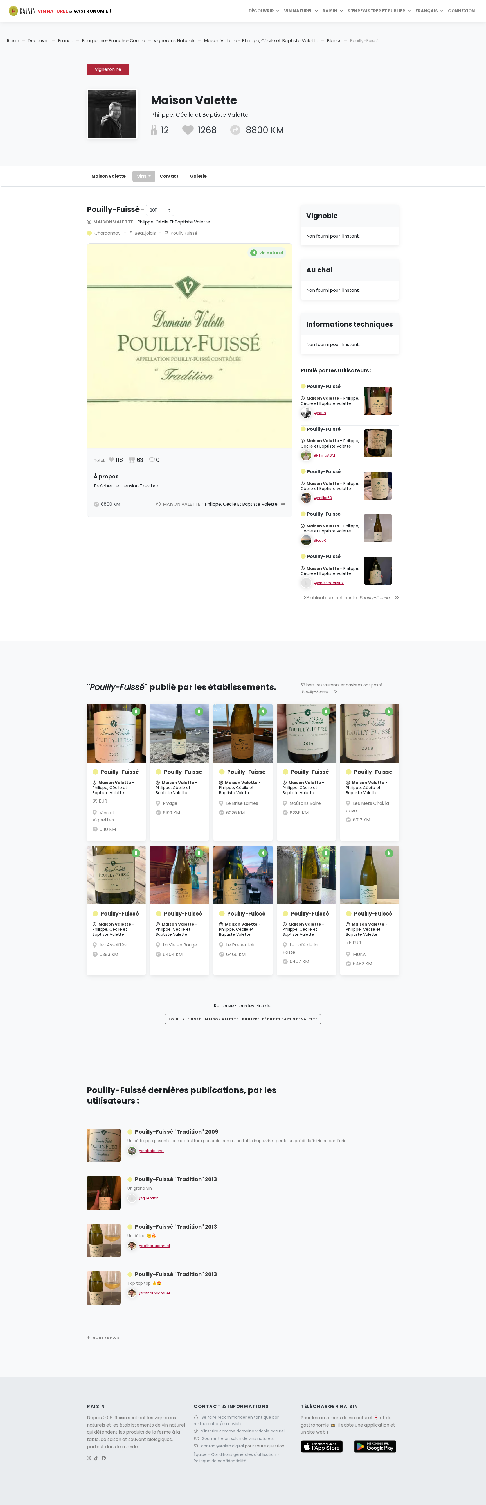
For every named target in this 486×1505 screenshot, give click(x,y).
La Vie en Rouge (180, 945)
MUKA (359, 954)
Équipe (201, 1454)
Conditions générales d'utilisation (244, 1454)
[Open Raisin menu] (341, 11)
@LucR (320, 540)
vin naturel (360, 1417)
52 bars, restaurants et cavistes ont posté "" (341, 688)
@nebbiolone (151, 1150)
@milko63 (323, 497)
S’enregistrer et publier (376, 11)
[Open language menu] (442, 11)
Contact (169, 176)
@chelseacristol (329, 582)
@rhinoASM (324, 455)
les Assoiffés (113, 945)
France (65, 40)
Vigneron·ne (108, 69)
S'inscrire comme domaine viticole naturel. (243, 1431)
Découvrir (261, 11)
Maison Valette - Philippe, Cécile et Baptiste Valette (261, 40)
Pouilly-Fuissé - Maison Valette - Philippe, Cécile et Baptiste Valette (242, 1019)
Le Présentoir (240, 945)
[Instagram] (89, 1458)
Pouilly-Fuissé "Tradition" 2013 (176, 1179)
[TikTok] (96, 1458)
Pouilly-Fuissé (120, 772)
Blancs (334, 40)
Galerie (198, 176)
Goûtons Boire (305, 803)
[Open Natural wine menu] (316, 11)
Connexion (461, 11)
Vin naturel (298, 11)
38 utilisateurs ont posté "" (348, 598)
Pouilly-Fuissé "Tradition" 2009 (176, 1131)
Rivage (170, 803)
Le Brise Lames (242, 803)
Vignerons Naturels (174, 40)
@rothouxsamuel (154, 1245)
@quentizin (149, 1198)
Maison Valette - (151, 222)
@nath (320, 412)
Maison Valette (108, 176)
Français (426, 11)
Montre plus (106, 1337)
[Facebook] (104, 1458)
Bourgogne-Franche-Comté (113, 40)
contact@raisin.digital (222, 1446)
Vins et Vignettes (103, 816)
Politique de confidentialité (220, 1461)
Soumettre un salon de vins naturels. (238, 1438)
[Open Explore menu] (278, 11)
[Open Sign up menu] (409, 11)
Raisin (13, 40)
